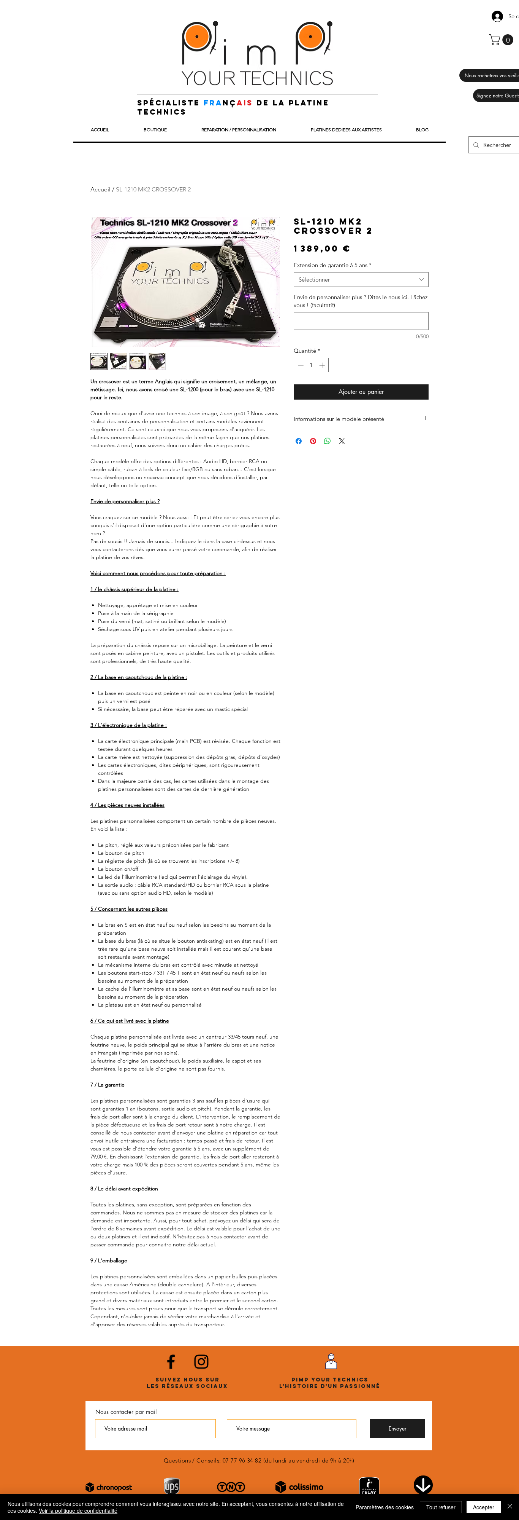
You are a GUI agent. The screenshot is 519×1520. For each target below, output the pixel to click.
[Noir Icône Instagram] (201, 1361)
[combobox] (361, 279)
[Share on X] (342, 441)
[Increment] (323, 365)
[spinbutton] (311, 365)
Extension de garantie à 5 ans (333, 265)
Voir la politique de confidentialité (78, 1510)
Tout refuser (441, 1507)
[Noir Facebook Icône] (170, 1361)
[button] (502, 39)
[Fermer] (509, 1507)
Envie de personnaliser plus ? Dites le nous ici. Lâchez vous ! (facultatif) (360, 301)
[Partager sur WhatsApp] (327, 441)
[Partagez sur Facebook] (298, 441)
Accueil (100, 189)
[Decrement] (300, 365)
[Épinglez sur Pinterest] (313, 441)
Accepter (483, 1507)
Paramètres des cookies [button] (385, 1507)
